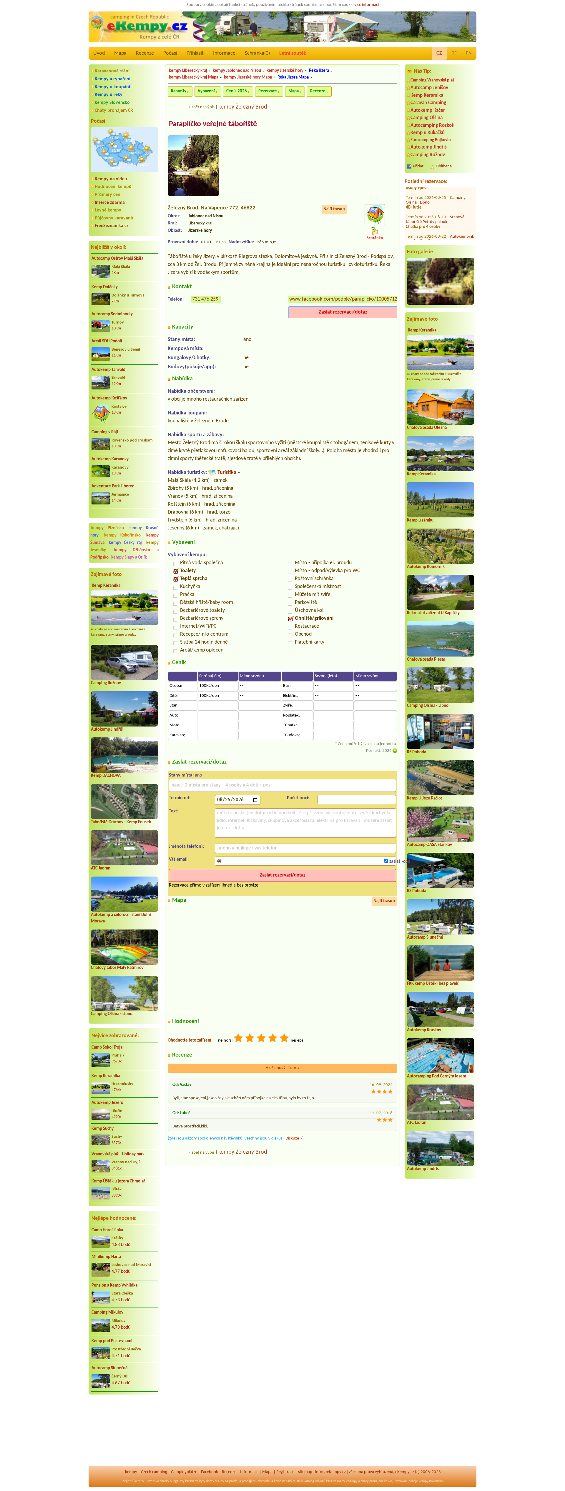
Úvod (99, 53)
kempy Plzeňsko (107, 528)
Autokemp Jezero (107, 1103)
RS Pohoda (416, 752)
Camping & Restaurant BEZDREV (437, 236)
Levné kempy (108, 210)
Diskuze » (293, 1138)
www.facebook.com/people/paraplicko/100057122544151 (352, 299)
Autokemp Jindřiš (107, 729)
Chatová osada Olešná (427, 428)
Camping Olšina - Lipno (111, 1014)
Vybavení (206, 91)
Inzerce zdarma (110, 202)
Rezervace (267, 91)
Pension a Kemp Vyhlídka (114, 1285)
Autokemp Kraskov (424, 1030)
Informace (224, 53)
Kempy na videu (111, 179)
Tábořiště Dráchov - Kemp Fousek (121, 822)
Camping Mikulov (107, 1312)
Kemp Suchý (103, 1129)
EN (469, 53)
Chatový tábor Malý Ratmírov (117, 968)
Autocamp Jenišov (429, 87)
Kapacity (178, 91)
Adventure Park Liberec (113, 486)
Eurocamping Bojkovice (432, 140)
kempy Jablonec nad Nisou (237, 71)
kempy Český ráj (125, 543)
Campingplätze (184, 1472)
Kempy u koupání (112, 87)
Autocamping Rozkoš (432, 125)
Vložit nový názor (283, 1068)
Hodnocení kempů (113, 186)
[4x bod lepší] (273, 1038)
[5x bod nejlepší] (284, 1038)
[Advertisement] (124, 1430)
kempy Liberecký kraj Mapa (193, 77)
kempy (131, 1472)
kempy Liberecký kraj (188, 71)
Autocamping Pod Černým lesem (436, 1076)
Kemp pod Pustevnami (112, 1341)
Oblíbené (444, 166)
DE (454, 53)
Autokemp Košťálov (109, 398)
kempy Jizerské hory (285, 71)
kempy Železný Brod (242, 107)
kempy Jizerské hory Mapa (248, 77)
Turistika (226, 472)
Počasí (170, 53)
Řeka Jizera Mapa (293, 77)
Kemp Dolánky (105, 287)
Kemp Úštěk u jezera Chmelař (118, 1181)
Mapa (120, 53)
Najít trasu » (334, 209)
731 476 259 (205, 299)
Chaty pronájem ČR (114, 110)
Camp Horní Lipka (107, 1230)
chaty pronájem (372, 1481)
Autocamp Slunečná (109, 1368)
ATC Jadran (100, 868)
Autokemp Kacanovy (110, 459)
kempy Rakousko (431, 1481)
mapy (341, 1481)
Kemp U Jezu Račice (425, 798)
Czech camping (154, 1472)
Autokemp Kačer (428, 110)
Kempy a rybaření (112, 79)
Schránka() (257, 53)
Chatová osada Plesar (426, 659)
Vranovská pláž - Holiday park (118, 1154)
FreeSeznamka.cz (111, 226)
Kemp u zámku (420, 520)
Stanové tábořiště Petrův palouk (435, 197)
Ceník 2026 (236, 91)
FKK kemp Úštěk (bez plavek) (433, 984)
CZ (439, 53)
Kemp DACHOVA (106, 776)
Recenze (145, 53)
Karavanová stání (112, 71)
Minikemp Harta (106, 1257)
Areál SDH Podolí (107, 341)
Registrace (285, 1472)
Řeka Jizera (319, 71)
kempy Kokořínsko (122, 535)
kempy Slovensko (112, 102)
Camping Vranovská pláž (432, 80)
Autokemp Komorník (426, 567)
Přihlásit (195, 53)
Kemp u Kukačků (428, 132)
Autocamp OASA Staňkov (429, 845)
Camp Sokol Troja (107, 1047)
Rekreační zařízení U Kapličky (433, 613)
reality (219, 1481)
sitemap (305, 1472)
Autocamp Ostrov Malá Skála (117, 258)
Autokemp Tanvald (108, 370)
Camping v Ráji (105, 432)
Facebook (209, 1472)
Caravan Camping (428, 102)
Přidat (418, 166)
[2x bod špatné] (250, 1038)
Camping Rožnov (106, 683)
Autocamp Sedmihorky (112, 314)
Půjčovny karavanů (114, 218)
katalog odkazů (314, 1481)
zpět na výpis (203, 107)
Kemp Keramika (106, 586)
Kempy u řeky (108, 94)
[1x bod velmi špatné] (238, 1038)
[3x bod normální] (261, 1038)
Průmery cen (107, 194)
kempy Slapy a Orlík (129, 557)
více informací (366, 5)
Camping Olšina (427, 117)
